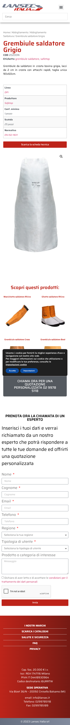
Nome (7, 475)
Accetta (12, 370)
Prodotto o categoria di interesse (29, 555)
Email (7, 501)
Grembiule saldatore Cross (17, 339)
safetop (45, 59)
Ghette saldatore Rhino (53, 296)
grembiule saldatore (27, 59)
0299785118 (43, 702)
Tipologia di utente (18, 542)
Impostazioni (29, 370)
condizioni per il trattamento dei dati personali (35, 580)
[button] (61, 7)
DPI (6, 92)
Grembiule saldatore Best (53, 339)
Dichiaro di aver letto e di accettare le (35, 580)
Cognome (10, 488)
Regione (9, 528)
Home (6, 32)
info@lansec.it (41, 698)
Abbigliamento (20, 32)
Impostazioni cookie (16, 364)
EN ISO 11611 (11, 135)
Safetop (9, 103)
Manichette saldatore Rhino (17, 296)
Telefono (9, 515)
